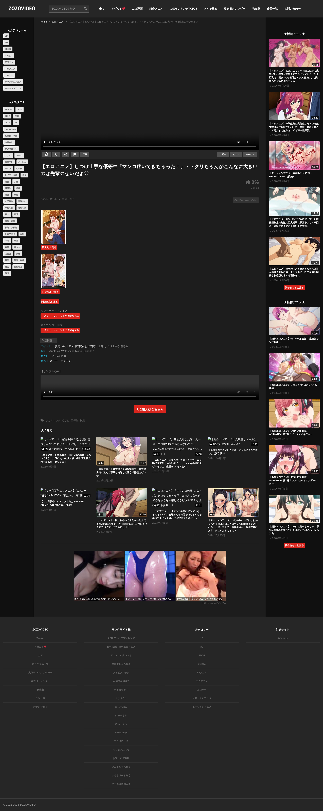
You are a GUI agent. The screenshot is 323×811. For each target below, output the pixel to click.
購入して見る (49, 247)
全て (102, 8)
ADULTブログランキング (121, 638)
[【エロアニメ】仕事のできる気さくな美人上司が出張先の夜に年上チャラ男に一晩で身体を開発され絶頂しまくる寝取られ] (294, 251)
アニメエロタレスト (121, 655)
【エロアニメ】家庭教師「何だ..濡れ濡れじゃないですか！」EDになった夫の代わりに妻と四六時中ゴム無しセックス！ (66, 458)
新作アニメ (156, 8)
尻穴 (7, 214)
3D (6, 42)
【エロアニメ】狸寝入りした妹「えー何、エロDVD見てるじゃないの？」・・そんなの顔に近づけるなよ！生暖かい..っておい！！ (177, 463)
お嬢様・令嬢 (11, 136)
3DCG (8, 49)
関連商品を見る (49, 301)
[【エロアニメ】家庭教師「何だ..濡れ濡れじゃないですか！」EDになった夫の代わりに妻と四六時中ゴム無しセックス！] (66, 444)
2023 (17, 116)
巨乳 (16, 214)
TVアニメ (9, 62)
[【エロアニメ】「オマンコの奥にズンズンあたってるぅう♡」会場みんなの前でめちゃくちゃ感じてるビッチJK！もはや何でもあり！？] (177, 498)
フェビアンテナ (121, 672)
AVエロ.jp (282, 638)
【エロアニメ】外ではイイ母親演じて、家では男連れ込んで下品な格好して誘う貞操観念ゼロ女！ (121, 472)
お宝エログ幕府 (121, 758)
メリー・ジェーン (60, 360)
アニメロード (121, 741)
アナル (8, 155)
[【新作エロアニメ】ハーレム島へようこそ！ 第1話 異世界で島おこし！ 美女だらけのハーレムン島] (294, 509)
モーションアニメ (13, 88)
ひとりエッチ (11, 149)
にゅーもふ (121, 715)
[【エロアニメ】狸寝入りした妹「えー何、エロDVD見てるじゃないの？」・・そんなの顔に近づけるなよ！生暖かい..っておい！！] (177, 446)
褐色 (18, 254)
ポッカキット (121, 689)
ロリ (24, 175)
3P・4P (8, 109)
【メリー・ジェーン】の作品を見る (60, 316)
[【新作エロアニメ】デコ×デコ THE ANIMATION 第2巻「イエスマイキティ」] (294, 413)
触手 (7, 260)
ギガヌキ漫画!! (121, 681)
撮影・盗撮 (10, 221)
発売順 (256, 8)
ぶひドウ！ (121, 698)
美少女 (17, 247)
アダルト (116, 8)
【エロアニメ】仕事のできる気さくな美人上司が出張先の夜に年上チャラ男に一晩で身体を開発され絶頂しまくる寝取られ (294, 272)
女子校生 (9, 201)
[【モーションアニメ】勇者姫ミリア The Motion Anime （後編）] (294, 155)
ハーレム (22, 162)
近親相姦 (18, 267)
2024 (7, 122)
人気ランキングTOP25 (183, 8)
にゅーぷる (121, 706)
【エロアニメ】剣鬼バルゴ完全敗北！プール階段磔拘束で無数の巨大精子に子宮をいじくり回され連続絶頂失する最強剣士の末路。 (294, 222)
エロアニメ (10, 69)
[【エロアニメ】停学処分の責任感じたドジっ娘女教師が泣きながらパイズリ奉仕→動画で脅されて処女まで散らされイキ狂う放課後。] (294, 106)
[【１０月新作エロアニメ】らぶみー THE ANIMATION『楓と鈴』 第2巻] (66, 493)
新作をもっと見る (294, 545)
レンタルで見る (50, 291)
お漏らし (9, 142)
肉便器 (8, 254)
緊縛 (7, 247)
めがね (65, 420)
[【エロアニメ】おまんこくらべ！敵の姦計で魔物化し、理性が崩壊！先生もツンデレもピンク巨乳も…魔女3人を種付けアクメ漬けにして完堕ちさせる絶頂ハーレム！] (294, 53)
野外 (7, 273)
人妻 (16, 181)
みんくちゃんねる (121, 766)
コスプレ (9, 162)
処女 (7, 195)
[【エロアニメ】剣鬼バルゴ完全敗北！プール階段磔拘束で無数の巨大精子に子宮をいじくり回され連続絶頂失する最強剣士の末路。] (294, 201)
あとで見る (210, 8)
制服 (16, 195)
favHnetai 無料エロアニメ (121, 646)
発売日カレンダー (234, 8)
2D (6, 36)
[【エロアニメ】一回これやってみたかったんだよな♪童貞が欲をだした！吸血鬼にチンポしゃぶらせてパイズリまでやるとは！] (121, 502)
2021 (19, 109)
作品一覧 (272, 8)
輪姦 (7, 267)
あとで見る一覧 (40, 664)
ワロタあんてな (121, 749)
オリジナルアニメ (13, 82)
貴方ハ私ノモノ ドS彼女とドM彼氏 (76, 346)
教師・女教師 (11, 227)
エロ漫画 (137, 8)
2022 (7, 116)
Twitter (40, 638)
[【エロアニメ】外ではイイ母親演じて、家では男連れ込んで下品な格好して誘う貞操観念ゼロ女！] (121, 451)
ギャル (19, 155)
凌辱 (18, 188)
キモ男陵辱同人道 (121, 784)
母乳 (22, 234)
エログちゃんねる (121, 664)
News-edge (121, 732)
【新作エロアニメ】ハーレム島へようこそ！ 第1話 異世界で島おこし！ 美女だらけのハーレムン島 (294, 530)
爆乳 (16, 240)
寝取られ (22, 208)
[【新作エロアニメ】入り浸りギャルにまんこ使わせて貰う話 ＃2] (233, 442)
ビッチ (19, 168)
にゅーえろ (121, 724)
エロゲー (9, 75)
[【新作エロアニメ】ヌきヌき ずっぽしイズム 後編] (294, 367)
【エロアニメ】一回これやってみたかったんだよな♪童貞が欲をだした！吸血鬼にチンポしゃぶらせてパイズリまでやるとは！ (121, 524)
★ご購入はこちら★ (149, 409)
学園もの (22, 201)
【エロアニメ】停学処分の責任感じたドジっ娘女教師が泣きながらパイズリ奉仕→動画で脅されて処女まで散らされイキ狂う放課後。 (294, 127)
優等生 (8, 188)
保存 (85, 154)
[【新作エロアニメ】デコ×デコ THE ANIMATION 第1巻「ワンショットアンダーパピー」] (294, 459)
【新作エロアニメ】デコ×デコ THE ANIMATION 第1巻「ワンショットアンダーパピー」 (293, 480)
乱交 (7, 181)
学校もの (9, 208)
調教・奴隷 (19, 260)
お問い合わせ (292, 8)
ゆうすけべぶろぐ (121, 775)
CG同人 (8, 55)
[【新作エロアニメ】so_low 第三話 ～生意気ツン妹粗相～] (294, 321)
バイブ (8, 168)
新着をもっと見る (294, 287)
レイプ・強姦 (11, 175)
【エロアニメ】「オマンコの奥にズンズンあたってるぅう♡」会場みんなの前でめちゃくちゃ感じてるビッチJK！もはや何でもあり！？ (177, 514)
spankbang (10, 129)
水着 (7, 240)
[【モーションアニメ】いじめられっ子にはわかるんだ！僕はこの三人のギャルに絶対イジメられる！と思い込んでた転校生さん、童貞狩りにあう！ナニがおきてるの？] (233, 502)
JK (16, 122)
